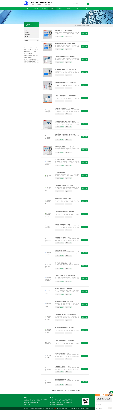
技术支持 (60, 8)
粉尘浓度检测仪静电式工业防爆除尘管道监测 (65, 69)
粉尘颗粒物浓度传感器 (60, 172)
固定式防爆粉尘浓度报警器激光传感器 (64, 301)
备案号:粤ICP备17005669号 (45, 408)
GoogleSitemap (58, 408)
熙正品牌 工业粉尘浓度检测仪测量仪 (63, 30)
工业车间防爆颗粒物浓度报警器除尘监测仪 (65, 56)
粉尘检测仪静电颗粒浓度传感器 (62, 224)
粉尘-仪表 (26, 27)
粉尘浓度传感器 (27, 34)
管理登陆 (87, 408)
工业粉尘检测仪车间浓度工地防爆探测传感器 (65, 314)
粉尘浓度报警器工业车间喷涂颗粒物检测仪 (65, 121)
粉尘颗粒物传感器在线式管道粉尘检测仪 (64, 327)
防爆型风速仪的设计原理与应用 (30, 51)
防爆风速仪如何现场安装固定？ (30, 61)
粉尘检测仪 (27, 32)
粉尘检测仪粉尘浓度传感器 (61, 250)
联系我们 (77, 8)
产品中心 (78, 25)
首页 (76, 25)
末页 (70, 390)
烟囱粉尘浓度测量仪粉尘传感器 (62, 379)
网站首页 (27, 8)
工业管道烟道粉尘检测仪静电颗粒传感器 (64, 211)
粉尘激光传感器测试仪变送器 (62, 353)
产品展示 (52, 8)
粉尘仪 (26, 30)
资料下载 (85, 8)
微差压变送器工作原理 (28, 57)
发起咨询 (110, 408)
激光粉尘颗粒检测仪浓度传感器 (62, 237)
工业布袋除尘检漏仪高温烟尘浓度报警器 (64, 108)
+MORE (37, 40)
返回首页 (73, 408)
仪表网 (66, 408)
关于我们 (36, 8)
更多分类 (26, 36)
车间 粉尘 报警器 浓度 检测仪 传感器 (63, 288)
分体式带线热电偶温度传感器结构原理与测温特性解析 (31, 55)
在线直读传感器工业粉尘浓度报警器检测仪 (65, 276)
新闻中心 (44, 8)
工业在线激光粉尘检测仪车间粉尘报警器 (64, 340)
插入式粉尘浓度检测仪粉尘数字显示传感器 (65, 43)
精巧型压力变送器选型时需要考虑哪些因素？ (31, 59)
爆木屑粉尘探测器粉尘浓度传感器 (63, 263)
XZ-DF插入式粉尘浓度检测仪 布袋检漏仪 (64, 159)
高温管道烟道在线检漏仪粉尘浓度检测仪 (64, 147)
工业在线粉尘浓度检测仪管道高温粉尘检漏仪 (65, 95)
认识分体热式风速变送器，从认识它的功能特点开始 (31, 47)
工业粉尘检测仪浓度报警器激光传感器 (64, 185)
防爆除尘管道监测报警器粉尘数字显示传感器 (65, 82)
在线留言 (69, 8)
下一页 (67, 390)
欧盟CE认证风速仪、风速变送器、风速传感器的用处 (31, 49)
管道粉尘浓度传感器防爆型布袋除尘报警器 (65, 134)
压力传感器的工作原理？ (28, 53)
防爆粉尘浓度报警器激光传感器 (62, 366)
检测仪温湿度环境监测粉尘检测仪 (63, 198)
